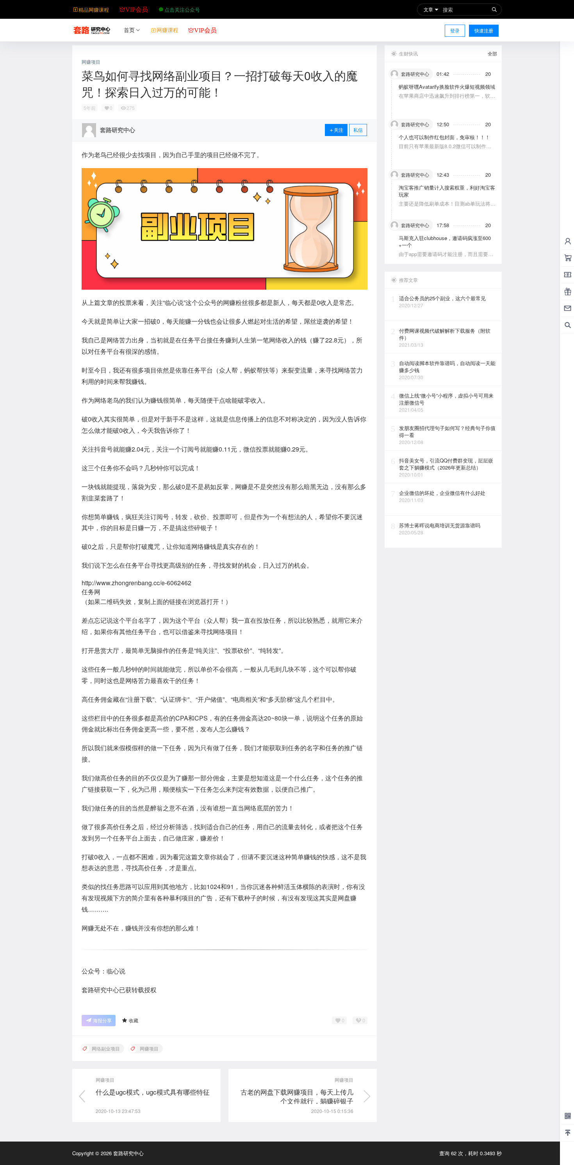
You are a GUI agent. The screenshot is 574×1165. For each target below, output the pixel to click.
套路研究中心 (128, 1153)
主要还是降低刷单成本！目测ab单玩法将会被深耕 (447, 207)
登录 (455, 30)
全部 (492, 53)
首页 (129, 30)
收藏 (133, 1020)
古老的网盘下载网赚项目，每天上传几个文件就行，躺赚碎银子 (297, 1096)
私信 (358, 129)
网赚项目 (91, 62)
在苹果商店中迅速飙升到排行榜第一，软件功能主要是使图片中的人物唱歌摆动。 (447, 99)
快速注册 (483, 30)
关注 (338, 129)
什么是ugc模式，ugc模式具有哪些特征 (153, 1092)
